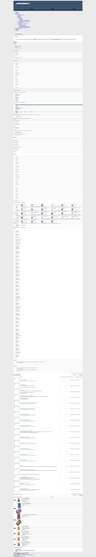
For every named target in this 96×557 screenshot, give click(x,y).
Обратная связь (18, 549)
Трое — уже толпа (53, 212)
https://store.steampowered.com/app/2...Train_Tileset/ (27, 403)
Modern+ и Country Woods (24, 488)
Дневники (17, 29)
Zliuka (36, 367)
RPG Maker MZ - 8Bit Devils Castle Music (25, 425)
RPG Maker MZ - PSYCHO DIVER (24, 414)
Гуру (31, 208)
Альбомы (21, 19)
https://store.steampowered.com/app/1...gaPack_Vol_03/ (28, 484)
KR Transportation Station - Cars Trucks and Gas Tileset (27, 408)
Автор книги (63, 208)
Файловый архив (18, 28)
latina (16, 87)
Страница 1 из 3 (73, 373)
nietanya (17, 98)
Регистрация (18, 1)
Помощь (17, 2)
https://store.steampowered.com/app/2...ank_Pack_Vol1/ (28, 387)
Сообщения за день (23, 24)
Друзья (16, 106)
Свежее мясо (53, 220)
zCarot (18, 555)
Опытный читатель (23, 220)
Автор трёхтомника (44, 208)
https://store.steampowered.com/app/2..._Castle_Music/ (27, 426)
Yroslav (16, 70)
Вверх (17, 551)
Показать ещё (15, 118)
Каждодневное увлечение (34, 212)
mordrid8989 (17, 97)
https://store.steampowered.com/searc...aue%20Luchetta (27, 490)
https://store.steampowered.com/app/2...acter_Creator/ (27, 380)
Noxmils (17, 99)
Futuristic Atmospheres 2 (23, 454)
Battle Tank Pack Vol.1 (23, 384)
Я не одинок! (23, 216)
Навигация (19, 23)
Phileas (16, 64)
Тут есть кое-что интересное (65, 216)
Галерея (17, 30)
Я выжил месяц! (33, 220)
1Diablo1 (17, 93)
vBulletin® (19, 553)
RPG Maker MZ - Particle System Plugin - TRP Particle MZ (27, 469)
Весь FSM (21, 465)
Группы (21, 18)
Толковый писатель (23, 212)
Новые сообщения (21, 14)
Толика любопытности (74, 216)
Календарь (19, 16)
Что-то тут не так (23, 208)
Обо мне (17, 105)
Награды (17, 109)
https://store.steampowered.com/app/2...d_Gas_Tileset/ (27, 409)
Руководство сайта (23, 25)
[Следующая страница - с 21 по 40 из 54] (77, 373)
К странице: (74, 495)
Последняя (79, 373)
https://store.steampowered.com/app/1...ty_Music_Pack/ (28, 460)
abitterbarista (17, 94)
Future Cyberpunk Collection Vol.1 (24, 448)
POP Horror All (33, 367)
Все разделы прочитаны (24, 22)
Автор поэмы (73, 208)
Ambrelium (17, 162)
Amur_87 (17, 81)
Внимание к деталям (44, 216)
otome (16, 100)
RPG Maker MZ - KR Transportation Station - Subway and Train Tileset (29, 402)
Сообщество (20, 17)
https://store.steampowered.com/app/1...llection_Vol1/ (27, 449)
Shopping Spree (22, 442)
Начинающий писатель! (54, 216)
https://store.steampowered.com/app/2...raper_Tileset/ (27, 420)
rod (18, 367)
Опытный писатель (44, 212)
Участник (42, 220)
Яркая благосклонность (74, 212)
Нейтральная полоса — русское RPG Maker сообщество (25, 550)
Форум (17, 13)
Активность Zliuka (18, 104)
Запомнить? (18, 5)
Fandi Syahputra (18, 95)
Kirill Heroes (17, 74)
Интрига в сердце (53, 208)
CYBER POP (32, 369)
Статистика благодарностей (24, 20)
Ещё (14, 60)
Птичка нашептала (33, 216)
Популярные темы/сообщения (25, 21)
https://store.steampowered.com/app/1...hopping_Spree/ (28, 443)
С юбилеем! (63, 212)
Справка (19, 15)
